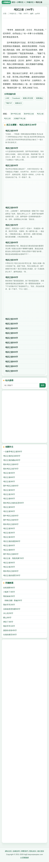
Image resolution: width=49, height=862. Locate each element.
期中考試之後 (16, 114)
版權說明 (16, 851)
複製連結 (39, 98)
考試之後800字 (9, 550)
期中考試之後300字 (11, 516)
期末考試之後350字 (11, 571)
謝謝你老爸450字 (10, 630)
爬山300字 (7, 618)
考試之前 (7, 118)
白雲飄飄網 (24, 858)
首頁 (13, 2)
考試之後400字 (11, 328)
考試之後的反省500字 (11, 456)
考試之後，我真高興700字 (13, 558)
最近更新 (40, 851)
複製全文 (18, 103)
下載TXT (8, 103)
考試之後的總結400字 (11, 460)
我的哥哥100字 (9, 626)
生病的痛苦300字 (10, 635)
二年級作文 (29, 2)
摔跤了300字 (8, 622)
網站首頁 (8, 851)
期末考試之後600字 (11, 464)
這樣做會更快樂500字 (11, 609)
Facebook (16, 98)
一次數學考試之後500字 (12, 452)
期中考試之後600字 (11, 486)
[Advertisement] (24, 22)
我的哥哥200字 (9, 605)
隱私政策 (32, 851)
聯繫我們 (24, 851)
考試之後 (40, 114)
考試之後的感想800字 (11, 541)
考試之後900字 (9, 490)
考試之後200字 (11, 319)
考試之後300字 (9, 481)
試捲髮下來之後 (19, 118)
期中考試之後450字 (11, 520)
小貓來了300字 (9, 592)
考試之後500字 (11, 333)
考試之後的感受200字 (11, 575)
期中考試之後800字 (11, 554)
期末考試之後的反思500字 (13, 503)
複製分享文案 (28, 98)
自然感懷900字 (9, 588)
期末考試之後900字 (11, 524)
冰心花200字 (8, 613)
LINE (7, 98)
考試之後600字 (11, 352)
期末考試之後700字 (11, 469)
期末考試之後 (29, 114)
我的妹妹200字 (9, 596)
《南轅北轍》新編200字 (12, 600)
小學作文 (20, 2)
